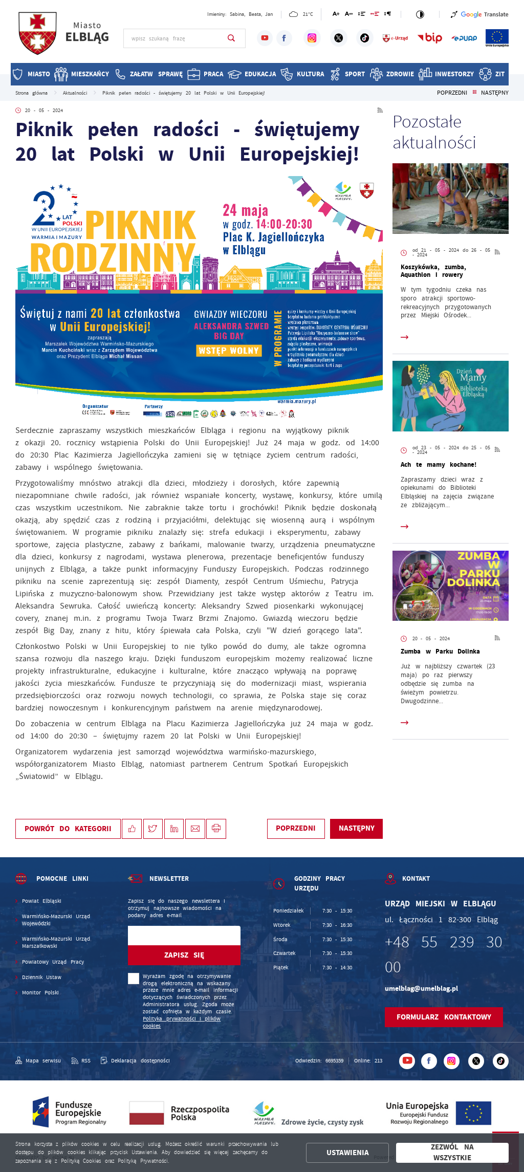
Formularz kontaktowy (444, 1017)
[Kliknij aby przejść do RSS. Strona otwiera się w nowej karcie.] (380, 111)
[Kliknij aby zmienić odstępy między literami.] (349, 15)
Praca (213, 74)
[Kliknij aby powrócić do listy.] (474, 93)
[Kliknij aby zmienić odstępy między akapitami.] (388, 15)
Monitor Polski (40, 992)
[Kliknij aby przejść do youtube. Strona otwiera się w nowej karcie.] (265, 38)
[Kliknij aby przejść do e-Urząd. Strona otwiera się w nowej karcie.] (395, 38)
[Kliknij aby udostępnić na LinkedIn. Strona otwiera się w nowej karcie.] (174, 829)
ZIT (500, 74)
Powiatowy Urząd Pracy (53, 962)
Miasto (39, 74)
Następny (495, 93)
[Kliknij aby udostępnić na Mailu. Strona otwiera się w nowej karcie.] (195, 829)
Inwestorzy (454, 74)
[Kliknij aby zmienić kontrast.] (420, 14)
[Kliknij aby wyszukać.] (231, 38)
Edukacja (260, 74)
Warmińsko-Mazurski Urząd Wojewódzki (56, 920)
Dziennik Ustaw (41, 977)
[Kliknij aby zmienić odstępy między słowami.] (375, 15)
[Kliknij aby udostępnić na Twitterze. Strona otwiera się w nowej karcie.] (153, 829)
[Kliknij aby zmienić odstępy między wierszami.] (361, 15)
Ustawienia (347, 1152)
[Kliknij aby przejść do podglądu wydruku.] (216, 829)
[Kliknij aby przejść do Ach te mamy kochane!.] (450, 397)
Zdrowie (400, 74)
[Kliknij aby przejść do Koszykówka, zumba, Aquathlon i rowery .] (450, 199)
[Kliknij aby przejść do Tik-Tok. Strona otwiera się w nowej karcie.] (365, 38)
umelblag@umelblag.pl (421, 988)
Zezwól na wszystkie (452, 1153)
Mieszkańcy (90, 74)
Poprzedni (452, 93)
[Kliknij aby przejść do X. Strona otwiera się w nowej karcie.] (338, 38)
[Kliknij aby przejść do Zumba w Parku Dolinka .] (450, 587)
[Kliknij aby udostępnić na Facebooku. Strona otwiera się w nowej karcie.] (132, 829)
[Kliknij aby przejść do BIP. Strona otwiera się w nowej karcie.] (430, 38)
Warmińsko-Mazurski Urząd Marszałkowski (56, 942)
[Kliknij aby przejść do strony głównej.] (64, 37)
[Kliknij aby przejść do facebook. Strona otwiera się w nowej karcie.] (284, 38)
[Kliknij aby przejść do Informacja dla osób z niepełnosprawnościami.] (454, 14)
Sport (355, 74)
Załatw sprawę (156, 74)
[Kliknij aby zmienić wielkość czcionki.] (336, 15)
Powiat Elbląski (41, 901)
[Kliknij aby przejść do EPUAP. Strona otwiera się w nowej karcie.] (464, 38)
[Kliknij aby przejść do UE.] (497, 38)
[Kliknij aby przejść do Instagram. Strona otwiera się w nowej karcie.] (312, 38)
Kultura (310, 74)
